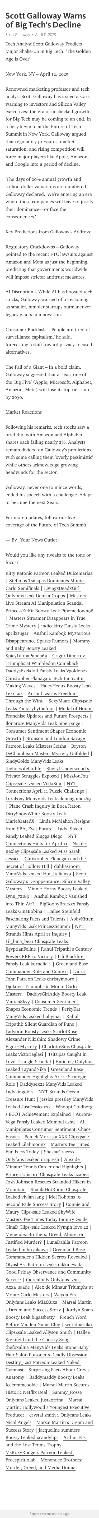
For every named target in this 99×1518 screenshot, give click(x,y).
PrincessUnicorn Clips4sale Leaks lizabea (47, 1174)
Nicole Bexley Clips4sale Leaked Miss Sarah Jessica (46, 851)
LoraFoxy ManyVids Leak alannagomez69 (48, 799)
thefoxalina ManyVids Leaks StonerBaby (47, 1347)
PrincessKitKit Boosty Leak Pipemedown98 (49, 611)
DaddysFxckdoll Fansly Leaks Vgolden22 (47, 671)
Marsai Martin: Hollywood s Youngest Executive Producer (48, 1407)
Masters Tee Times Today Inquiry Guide (47, 1219)
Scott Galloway (18, 34)
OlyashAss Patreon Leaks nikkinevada (44, 1264)
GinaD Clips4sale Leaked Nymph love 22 (47, 1227)
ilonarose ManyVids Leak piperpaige (43, 723)
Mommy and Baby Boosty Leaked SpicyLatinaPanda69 (49, 648)
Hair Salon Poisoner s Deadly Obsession (46, 1355)
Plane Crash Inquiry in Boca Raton (45, 806)
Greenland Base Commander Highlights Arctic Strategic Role (46, 1076)
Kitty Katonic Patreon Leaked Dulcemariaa (49, 573)
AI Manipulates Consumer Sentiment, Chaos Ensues (49, 1129)
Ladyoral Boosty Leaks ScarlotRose (41, 1031)
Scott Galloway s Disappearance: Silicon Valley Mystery (48, 881)
